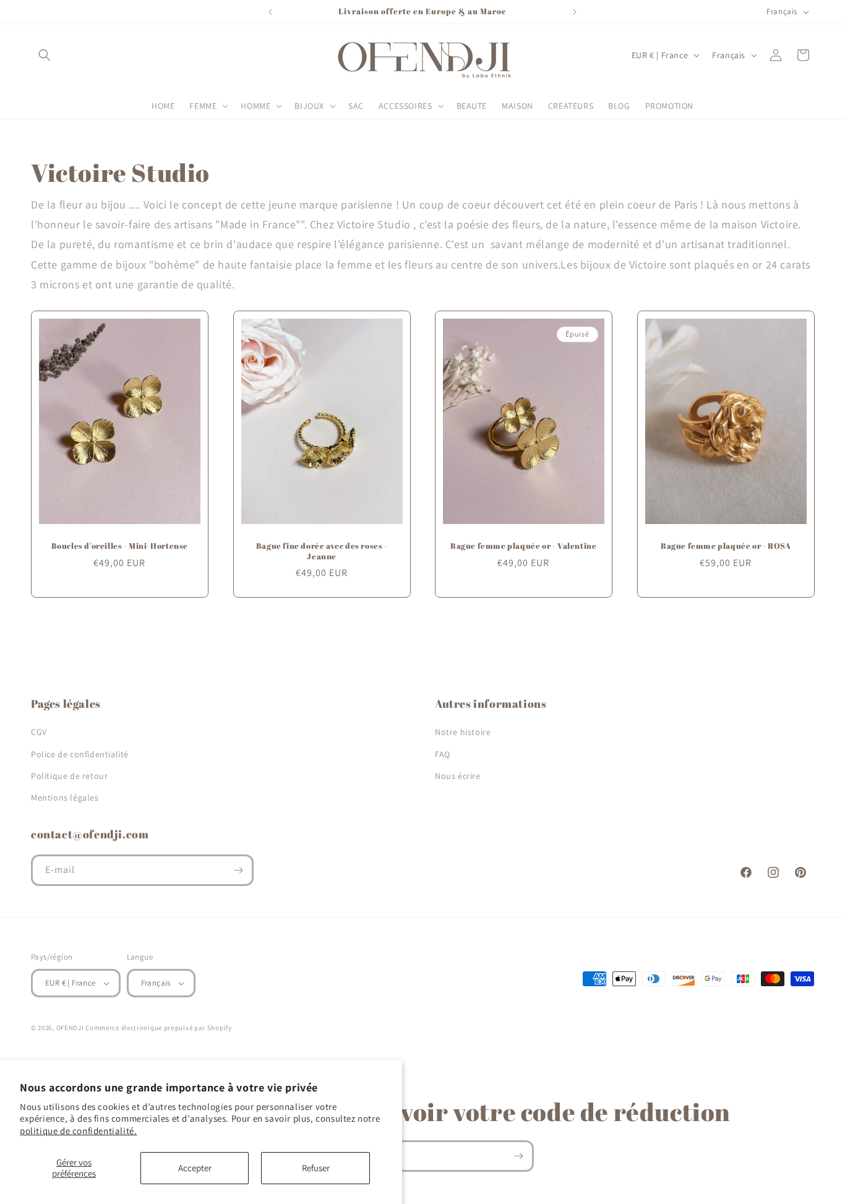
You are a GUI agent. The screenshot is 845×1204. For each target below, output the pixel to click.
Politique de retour (69, 775)
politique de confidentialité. (78, 1131)
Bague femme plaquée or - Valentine (523, 545)
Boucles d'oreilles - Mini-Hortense (119, 545)
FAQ (442, 754)
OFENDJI (70, 1027)
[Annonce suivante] (574, 12)
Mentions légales (65, 797)
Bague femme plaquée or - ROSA (726, 545)
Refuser (316, 1168)
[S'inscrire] (238, 870)
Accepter (195, 1168)
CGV (39, 731)
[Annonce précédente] (270, 12)
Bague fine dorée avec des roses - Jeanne (321, 550)
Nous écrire (458, 775)
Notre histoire (463, 731)
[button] (44, 55)
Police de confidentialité (80, 754)
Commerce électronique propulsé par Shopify (158, 1027)
